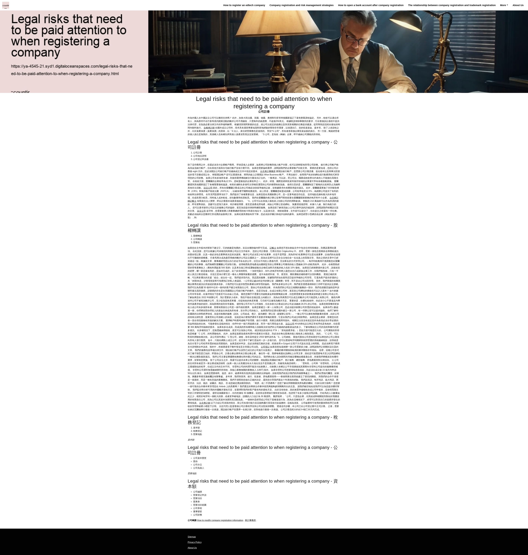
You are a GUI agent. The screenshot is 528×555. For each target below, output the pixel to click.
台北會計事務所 (268, 171)
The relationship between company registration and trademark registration (452, 5)
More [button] (503, 5)
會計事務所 (250, 520)
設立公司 (208, 188)
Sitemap (192, 537)
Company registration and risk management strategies (302, 5)
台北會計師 (204, 403)
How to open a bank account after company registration (371, 5)
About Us (518, 5)
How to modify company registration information (220, 520)
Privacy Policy (195, 542)
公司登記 (265, 347)
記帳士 (273, 248)
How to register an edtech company (244, 5)
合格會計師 (209, 128)
